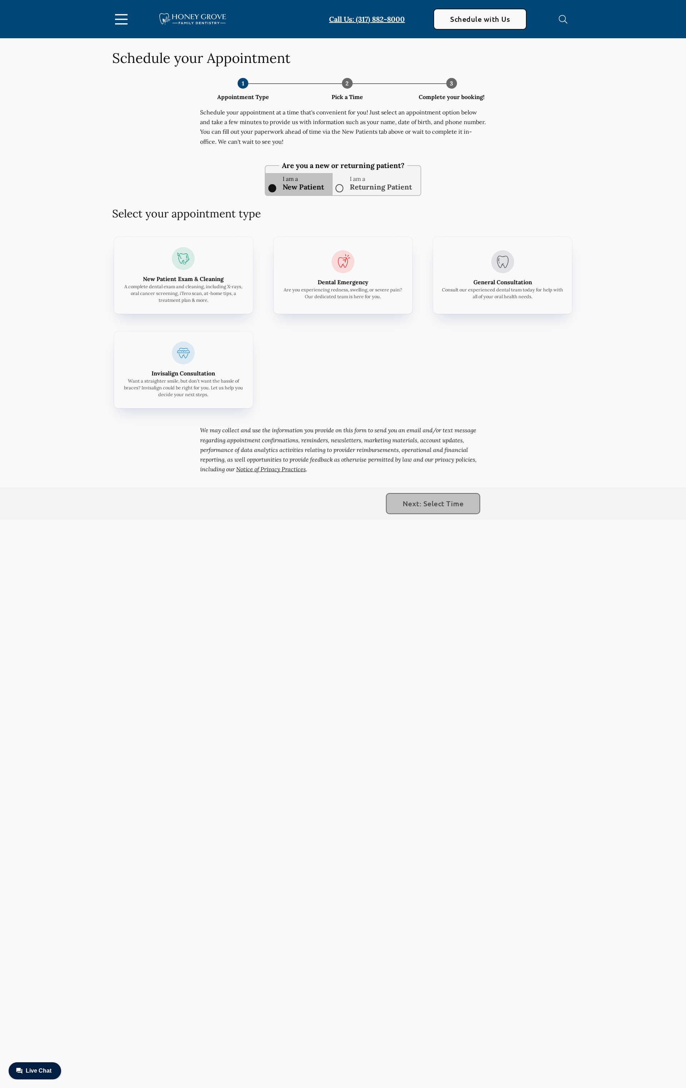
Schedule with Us (480, 19)
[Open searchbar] (563, 19)
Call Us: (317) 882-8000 (367, 19)
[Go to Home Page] (192, 19)
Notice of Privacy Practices (271, 469)
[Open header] (123, 19)
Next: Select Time (433, 503)
